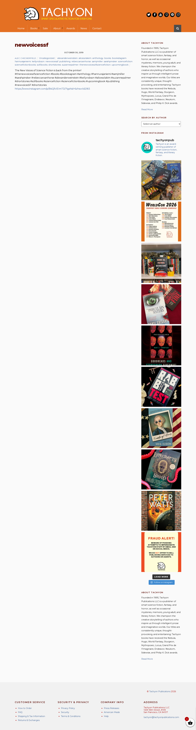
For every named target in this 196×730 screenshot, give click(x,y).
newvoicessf (51, 61)
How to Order (25, 708)
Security (65, 712)
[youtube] (160, 14)
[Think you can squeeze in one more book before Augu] (161, 180)
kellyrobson (38, 61)
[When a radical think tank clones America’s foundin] (161, 428)
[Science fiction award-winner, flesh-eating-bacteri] (161, 511)
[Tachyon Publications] (58, 22)
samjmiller (97, 61)
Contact (97, 28)
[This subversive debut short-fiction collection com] (161, 387)
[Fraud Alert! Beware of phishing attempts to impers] (161, 552)
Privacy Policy (68, 708)
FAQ (20, 712)
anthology (97, 58)
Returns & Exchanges (29, 720)
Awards (70, 28)
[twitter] (148, 14)
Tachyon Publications (159, 691)
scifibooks (42, 64)
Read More (147, 109)
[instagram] (178, 14)
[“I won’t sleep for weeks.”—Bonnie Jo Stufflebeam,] (161, 469)
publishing (64, 61)
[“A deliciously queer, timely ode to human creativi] (161, 263)
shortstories (54, 64)
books (107, 58)
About (57, 28)
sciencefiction (125, 61)
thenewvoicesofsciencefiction (95, 64)
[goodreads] (166, 14)
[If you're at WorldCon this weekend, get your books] (161, 221)
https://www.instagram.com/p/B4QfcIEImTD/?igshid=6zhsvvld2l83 (52, 88)
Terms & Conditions (70, 716)
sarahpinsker (110, 61)
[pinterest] (172, 14)
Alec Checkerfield (25, 58)
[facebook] (154, 14)
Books (33, 28)
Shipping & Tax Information (31, 716)
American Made (112, 712)
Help (106, 716)
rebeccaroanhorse (81, 61)
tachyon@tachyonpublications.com (161, 717)
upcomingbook (120, 64)
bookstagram (119, 58)
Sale (45, 28)
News (83, 28)
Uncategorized (46, 58)
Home (21, 28)
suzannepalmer (70, 64)
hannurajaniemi (23, 61)
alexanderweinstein (67, 58)
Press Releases (111, 708)
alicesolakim (85, 58)
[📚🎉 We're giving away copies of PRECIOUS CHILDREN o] (161, 345)
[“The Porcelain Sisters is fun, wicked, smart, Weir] (161, 304)
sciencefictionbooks (25, 64)
